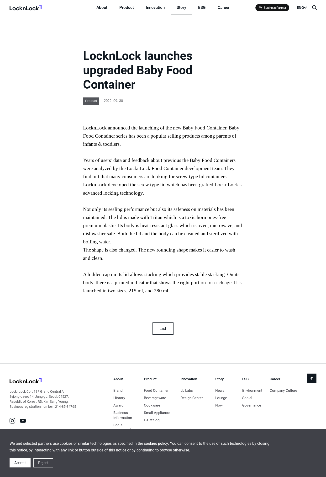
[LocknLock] (26, 381)
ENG (300, 7)
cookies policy (156, 443)
